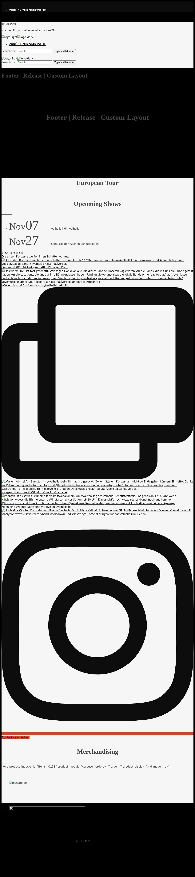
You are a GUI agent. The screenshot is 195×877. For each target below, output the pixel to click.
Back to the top (12, 17)
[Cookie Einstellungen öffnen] (30, 873)
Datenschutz (112, 841)
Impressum (98, 841)
